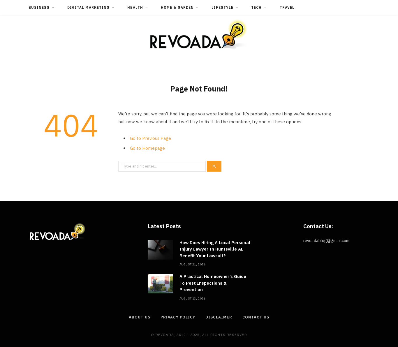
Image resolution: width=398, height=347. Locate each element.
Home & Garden (177, 7)
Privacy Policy (178, 317)
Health (135, 7)
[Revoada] (199, 34)
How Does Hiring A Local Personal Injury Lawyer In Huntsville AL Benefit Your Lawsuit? (214, 249)
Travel (287, 7)
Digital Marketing (88, 7)
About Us (139, 317)
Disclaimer (218, 317)
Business (39, 7)
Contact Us (255, 317)
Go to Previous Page (150, 138)
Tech (256, 7)
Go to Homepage (147, 148)
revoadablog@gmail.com (326, 240)
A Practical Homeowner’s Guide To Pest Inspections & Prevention (212, 283)
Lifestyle (222, 7)
